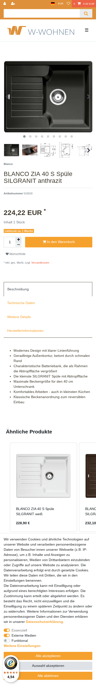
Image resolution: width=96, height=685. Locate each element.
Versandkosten (40, 262)
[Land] (52, 3)
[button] (5, 487)
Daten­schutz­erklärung (44, 622)
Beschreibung (18, 289)
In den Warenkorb (60, 242)
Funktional (20, 641)
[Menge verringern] (18, 244)
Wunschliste (17, 254)
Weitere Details (19, 317)
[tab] (48, 289)
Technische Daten (21, 303)
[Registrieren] (13, 3)
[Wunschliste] (68, 3)
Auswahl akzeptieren (48, 666)
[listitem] (43, 487)
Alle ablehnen (48, 676)
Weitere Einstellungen (22, 646)
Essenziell (19, 630)
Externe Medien (24, 635)
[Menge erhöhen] (18, 239)
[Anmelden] (5, 3)
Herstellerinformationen (25, 331)
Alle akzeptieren (48, 656)
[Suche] (86, 13)
